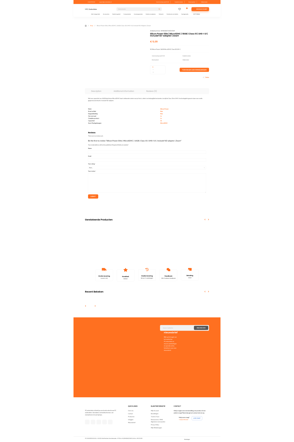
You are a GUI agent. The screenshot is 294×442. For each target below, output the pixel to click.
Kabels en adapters (151, 14)
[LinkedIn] (157, 82)
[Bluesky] (173, 82)
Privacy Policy (155, 425)
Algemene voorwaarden (158, 422)
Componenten (127, 14)
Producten (131, 416)
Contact (130, 413)
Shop (91, 25)
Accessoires (106, 14)
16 (161, 121)
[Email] (176, 82)
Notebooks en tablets (172, 14)
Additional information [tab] (124, 91)
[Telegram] (166, 82)
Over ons (130, 410)
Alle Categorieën (95, 14)
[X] (154, 82)
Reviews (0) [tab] (151, 91)
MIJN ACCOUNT (201, 9)
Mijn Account (155, 410)
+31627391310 (183, 419)
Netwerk (161, 14)
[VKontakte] (169, 82)
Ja (161, 116)
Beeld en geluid (116, 14)
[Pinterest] (163, 82)
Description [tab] (96, 91)
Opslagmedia (184, 14)
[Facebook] (151, 82)
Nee (161, 111)
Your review (92, 171)
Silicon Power (164, 109)
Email (89, 156)
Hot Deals (196, 14)
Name (90, 148)
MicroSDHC (164, 123)
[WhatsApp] (160, 82)
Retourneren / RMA (157, 419)
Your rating (91, 164)
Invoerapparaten (138, 14)
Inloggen (130, 419)
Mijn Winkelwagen (156, 428)
